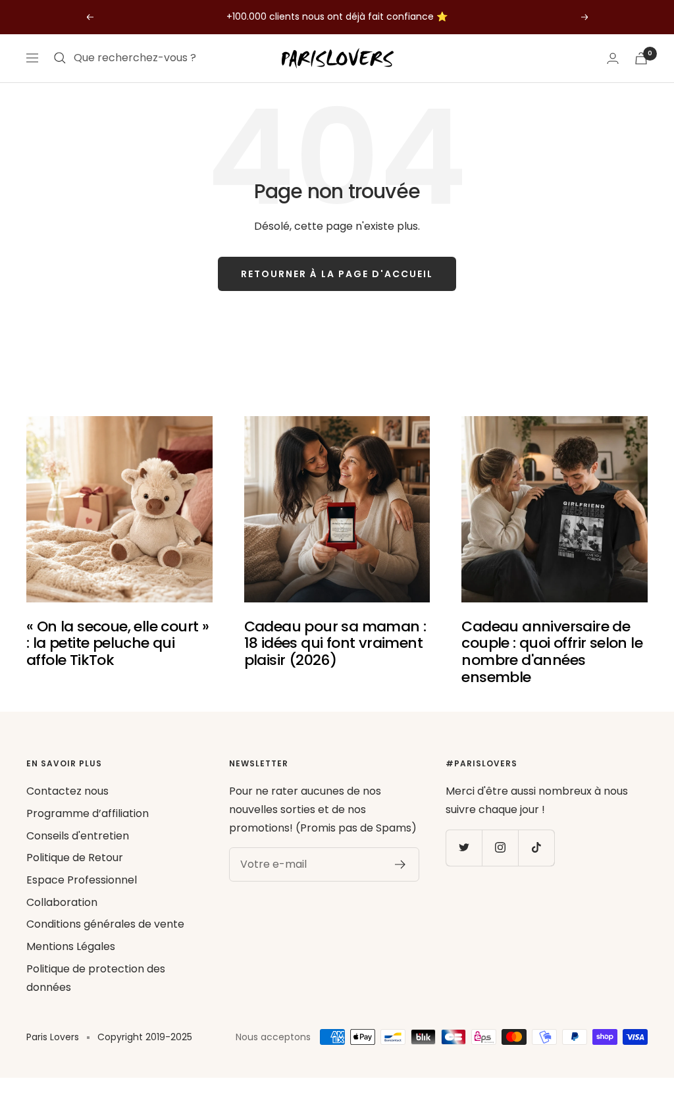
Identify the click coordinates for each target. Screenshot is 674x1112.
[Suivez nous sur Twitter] (464, 848)
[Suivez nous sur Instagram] (500, 848)
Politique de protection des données (95, 978)
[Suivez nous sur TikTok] (536, 848)
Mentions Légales (70, 946)
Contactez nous (67, 791)
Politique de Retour (74, 857)
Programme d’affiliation (87, 813)
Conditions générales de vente (105, 924)
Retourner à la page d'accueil (337, 273)
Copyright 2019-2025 (144, 1037)
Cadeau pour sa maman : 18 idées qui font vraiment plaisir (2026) (335, 643)
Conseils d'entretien (77, 835)
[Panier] (641, 58)
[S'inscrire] (400, 864)
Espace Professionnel (81, 879)
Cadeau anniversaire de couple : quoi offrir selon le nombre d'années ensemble (551, 651)
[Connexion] (613, 58)
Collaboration (61, 902)
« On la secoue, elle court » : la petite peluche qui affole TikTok (117, 643)
